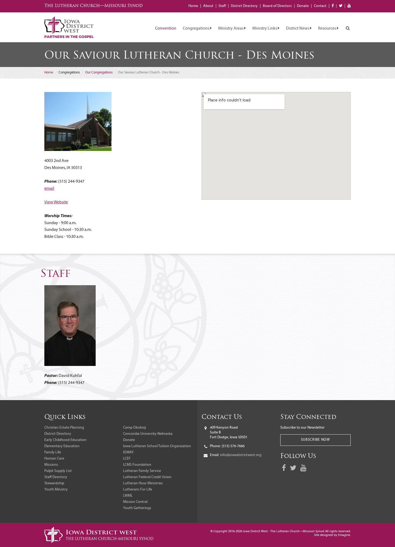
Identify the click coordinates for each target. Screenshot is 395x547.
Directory (244, 6)
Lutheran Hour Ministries (143, 483)
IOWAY (128, 452)
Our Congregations (99, 72)
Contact (320, 6)
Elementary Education (62, 446)
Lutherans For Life (137, 490)
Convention (165, 28)
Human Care (54, 459)
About (208, 6)
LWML (128, 496)
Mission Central (135, 502)
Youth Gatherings (137, 508)
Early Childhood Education (65, 440)
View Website (56, 202)
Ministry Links (265, 28)
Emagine (344, 535)
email (49, 188)
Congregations (196, 28)
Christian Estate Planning (64, 428)
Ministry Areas (231, 28)
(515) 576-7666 (233, 446)
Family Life (52, 452)
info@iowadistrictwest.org (240, 455)
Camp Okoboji (134, 428)
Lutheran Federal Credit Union (147, 477)
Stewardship (54, 483)
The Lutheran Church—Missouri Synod (93, 6)
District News (298, 28)
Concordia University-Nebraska (148, 434)
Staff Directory (55, 477)
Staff (222, 6)
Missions (51, 465)
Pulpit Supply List (58, 471)
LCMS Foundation (137, 465)
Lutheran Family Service (142, 471)
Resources (327, 28)
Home (193, 6)
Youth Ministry (56, 490)
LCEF (127, 459)
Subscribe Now (315, 440)
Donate (303, 6)
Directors (277, 6)
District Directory (57, 434)
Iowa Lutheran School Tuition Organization (157, 446)
